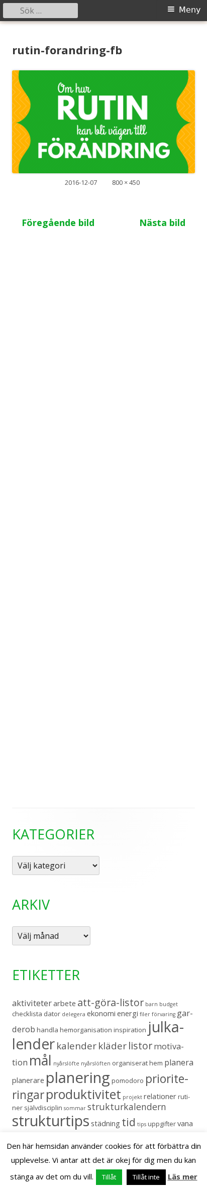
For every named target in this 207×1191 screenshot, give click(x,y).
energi (127, 1013)
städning (105, 1123)
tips (141, 1124)
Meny (189, 10)
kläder (112, 1045)
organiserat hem (137, 1062)
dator (52, 1013)
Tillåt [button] (109, 1176)
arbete (64, 1003)
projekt (132, 1097)
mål (40, 1060)
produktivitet (83, 1094)
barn (151, 1004)
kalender (76, 1045)
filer (145, 1014)
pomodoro (128, 1080)
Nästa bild (162, 222)
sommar (75, 1108)
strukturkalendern (126, 1107)
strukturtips (50, 1120)
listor (140, 1045)
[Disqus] (103, 369)
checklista (27, 1013)
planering (78, 1077)
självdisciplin (43, 1107)
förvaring (163, 1014)
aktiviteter (32, 1003)
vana (185, 1123)
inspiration (130, 1029)
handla (47, 1029)
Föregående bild (58, 222)
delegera (73, 1014)
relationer (160, 1096)
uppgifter (162, 1123)
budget (168, 1004)
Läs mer (182, 1176)
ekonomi (101, 1013)
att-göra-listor (110, 1002)
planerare (28, 1080)
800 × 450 (126, 182)
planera (178, 1062)
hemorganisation (86, 1029)
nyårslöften (96, 1063)
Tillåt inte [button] (146, 1176)
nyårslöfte (66, 1063)
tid (129, 1122)
